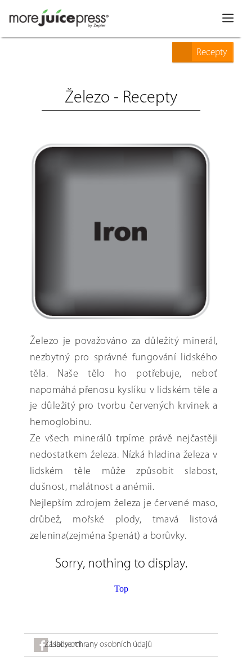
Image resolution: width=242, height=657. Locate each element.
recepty (211, 52)
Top (121, 588)
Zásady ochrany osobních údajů (98, 645)
